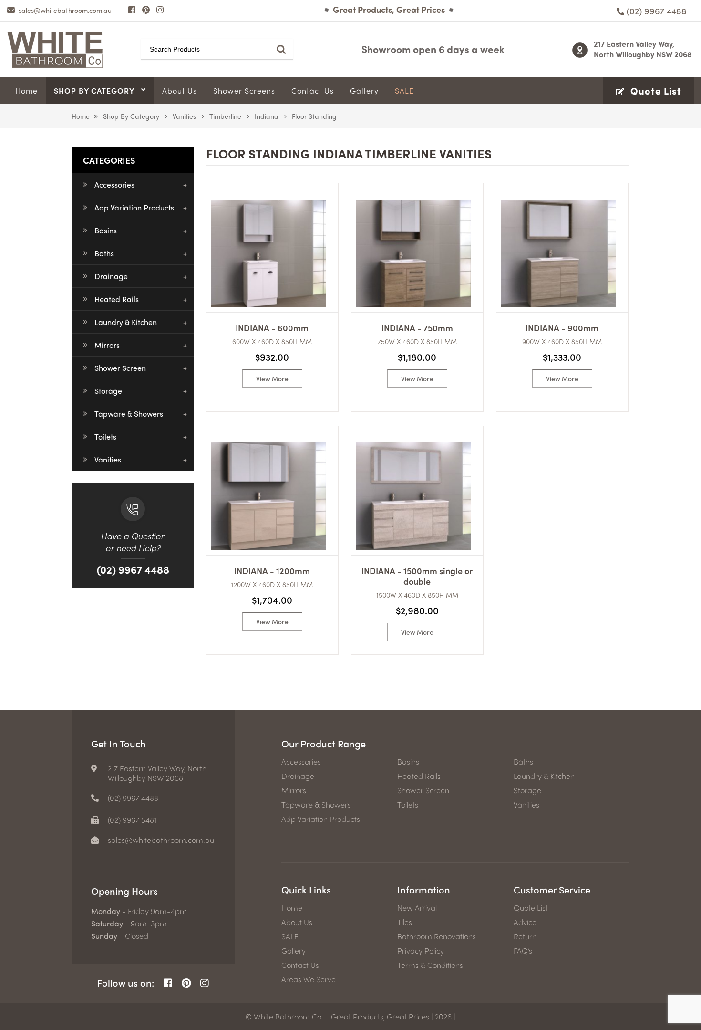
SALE (290, 936)
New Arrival (417, 908)
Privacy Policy (420, 951)
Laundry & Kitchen (125, 321)
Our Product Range (323, 743)
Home (81, 116)
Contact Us (300, 965)
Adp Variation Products (134, 207)
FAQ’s (523, 951)
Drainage (111, 276)
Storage (108, 390)
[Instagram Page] (160, 9)
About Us (296, 922)
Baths (104, 253)
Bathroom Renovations (436, 936)
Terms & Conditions (430, 965)
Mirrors (107, 344)
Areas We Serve (308, 979)
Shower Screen (120, 367)
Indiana (266, 116)
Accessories (114, 184)
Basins (105, 230)
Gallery (293, 951)
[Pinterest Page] (146, 9)
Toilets (105, 436)
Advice (525, 922)
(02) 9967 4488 (133, 569)
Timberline (225, 116)
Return (525, 936)
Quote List (531, 908)
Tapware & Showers (128, 413)
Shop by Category (131, 116)
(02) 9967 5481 (132, 820)
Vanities (184, 116)
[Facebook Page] (131, 9)
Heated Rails (116, 299)
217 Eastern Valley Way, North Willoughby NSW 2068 (643, 49)
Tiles (404, 922)
